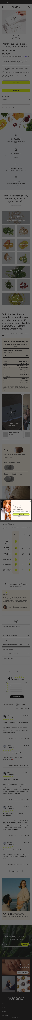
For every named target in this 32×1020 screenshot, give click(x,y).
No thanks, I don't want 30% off (21, 516)
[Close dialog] (30, 501)
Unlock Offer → (21, 514)
